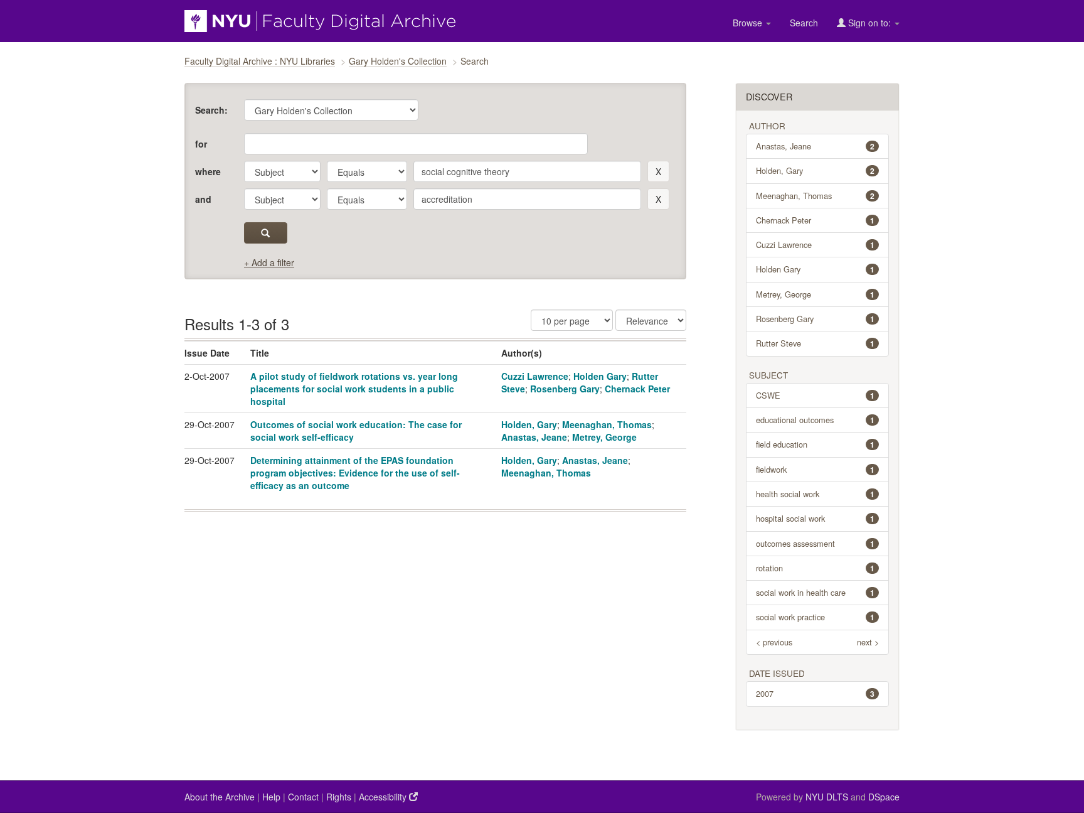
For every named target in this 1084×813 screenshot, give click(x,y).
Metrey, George (604, 437)
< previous (774, 642)
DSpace (884, 796)
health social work (815, 494)
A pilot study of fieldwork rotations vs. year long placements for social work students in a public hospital (354, 388)
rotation (815, 568)
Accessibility (384, 796)
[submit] (265, 233)
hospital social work (815, 518)
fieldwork (815, 469)
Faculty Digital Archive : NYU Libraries (259, 61)
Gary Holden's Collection (398, 61)
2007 (815, 693)
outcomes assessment (815, 543)
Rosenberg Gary (565, 388)
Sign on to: (869, 22)
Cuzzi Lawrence (534, 376)
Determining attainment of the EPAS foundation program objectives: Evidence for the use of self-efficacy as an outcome (355, 473)
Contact (303, 796)
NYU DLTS (826, 796)
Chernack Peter (637, 388)
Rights (338, 796)
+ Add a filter (269, 262)
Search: (211, 110)
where (208, 171)
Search (804, 22)
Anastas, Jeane (534, 437)
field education (815, 444)
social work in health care (815, 592)
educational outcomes (815, 420)
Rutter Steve (815, 343)
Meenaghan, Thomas (607, 424)
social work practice (815, 617)
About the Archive (219, 796)
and (203, 199)
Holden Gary (600, 376)
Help (271, 796)
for (201, 143)
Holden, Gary (529, 424)
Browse (749, 22)
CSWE (815, 395)
